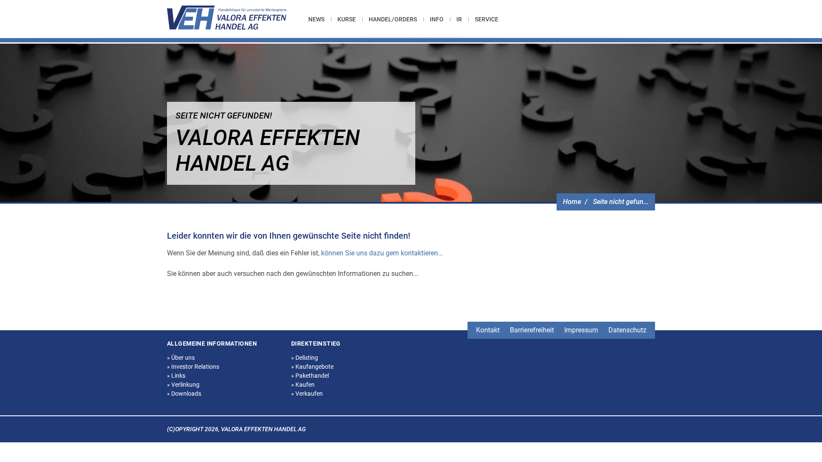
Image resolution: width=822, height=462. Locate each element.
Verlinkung (183, 384)
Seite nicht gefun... (621, 202)
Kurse (346, 19)
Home (572, 202)
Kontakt (488, 330)
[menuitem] (319, 19)
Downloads (184, 393)
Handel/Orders (393, 19)
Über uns (181, 357)
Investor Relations (193, 366)
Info (437, 19)
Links (176, 375)
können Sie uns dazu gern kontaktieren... (382, 253)
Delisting (304, 357)
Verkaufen (307, 393)
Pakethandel (310, 375)
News (316, 19)
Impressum (581, 330)
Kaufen (303, 384)
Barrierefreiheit (532, 330)
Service (486, 19)
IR (459, 19)
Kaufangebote (312, 366)
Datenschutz (627, 330)
